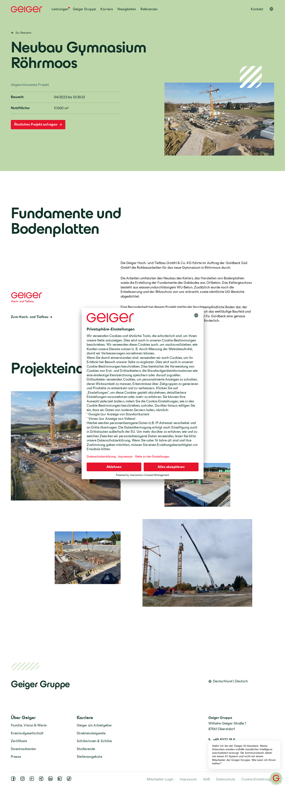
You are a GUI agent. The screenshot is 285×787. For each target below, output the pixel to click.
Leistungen (60, 9)
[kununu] (60, 780)
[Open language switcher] (271, 9)
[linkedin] (51, 780)
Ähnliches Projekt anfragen (36, 124)
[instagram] (23, 780)
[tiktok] (70, 780)
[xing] (42, 780)
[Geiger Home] (26, 9)
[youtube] (32, 780)
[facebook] (14, 780)
